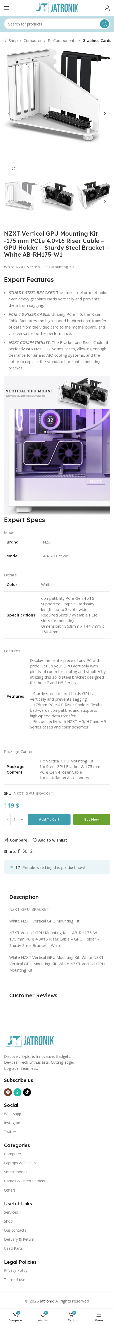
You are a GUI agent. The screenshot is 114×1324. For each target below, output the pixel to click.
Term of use (14, 1279)
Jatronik (47, 1301)
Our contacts (15, 1230)
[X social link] (24, 851)
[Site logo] (57, 7)
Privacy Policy (15, 1270)
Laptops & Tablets (20, 1162)
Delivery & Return (19, 1239)
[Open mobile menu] (6, 8)
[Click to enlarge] (14, 169)
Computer (33, 40)
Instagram (12, 1122)
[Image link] (30, 1040)
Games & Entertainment (25, 1180)
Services (11, 1212)
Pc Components (62, 40)
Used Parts (13, 1248)
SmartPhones (15, 1171)
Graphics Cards (96, 40)
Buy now (91, 819)
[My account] (107, 8)
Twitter (10, 1131)
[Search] (104, 23)
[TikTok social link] (27, 1092)
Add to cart (49, 819)
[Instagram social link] (8, 1092)
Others (10, 1190)
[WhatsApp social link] (31, 851)
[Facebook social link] (18, 851)
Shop (13, 40)
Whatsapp (12, 1113)
